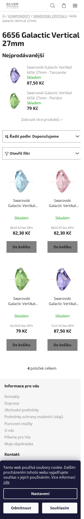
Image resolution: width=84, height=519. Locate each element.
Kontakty (11, 396)
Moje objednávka (18, 443)
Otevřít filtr (20, 153)
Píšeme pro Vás (17, 437)
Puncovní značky (18, 423)
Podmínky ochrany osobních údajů (33, 416)
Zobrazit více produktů (40, 119)
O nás (9, 430)
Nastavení (40, 493)
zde (6, 482)
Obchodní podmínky (21, 410)
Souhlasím (59, 508)
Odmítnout (21, 508)
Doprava (11, 403)
